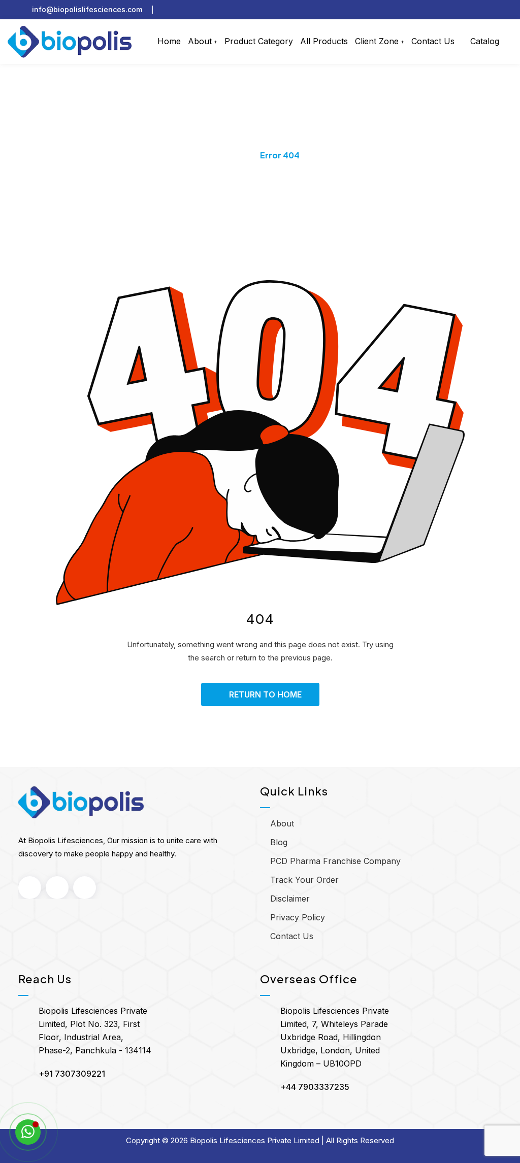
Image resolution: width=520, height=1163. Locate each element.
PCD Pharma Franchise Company (335, 861)
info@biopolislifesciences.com (87, 9)
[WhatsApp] (28, 1132)
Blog (278, 842)
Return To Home (265, 694)
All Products (324, 41)
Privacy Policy (297, 917)
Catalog (483, 41)
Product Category (258, 41)
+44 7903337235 (314, 1087)
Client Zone (377, 41)
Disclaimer (290, 898)
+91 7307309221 (72, 1074)
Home (169, 41)
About (200, 41)
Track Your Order (304, 880)
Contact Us (432, 41)
